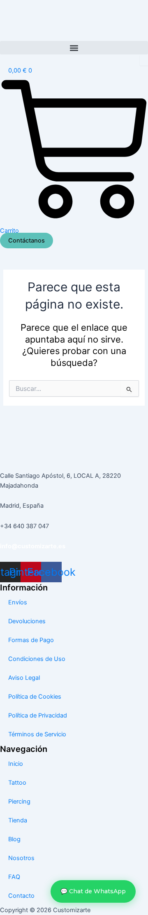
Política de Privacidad (37, 715)
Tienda (17, 820)
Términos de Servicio (37, 734)
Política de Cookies (34, 696)
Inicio (15, 763)
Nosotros (21, 858)
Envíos (17, 602)
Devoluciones (27, 621)
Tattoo (17, 782)
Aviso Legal (24, 677)
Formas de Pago (31, 640)
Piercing (19, 801)
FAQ (14, 877)
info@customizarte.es (32, 546)
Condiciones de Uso (36, 659)
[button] (74, 47)
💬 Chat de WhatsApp (93, 891)
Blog (14, 839)
